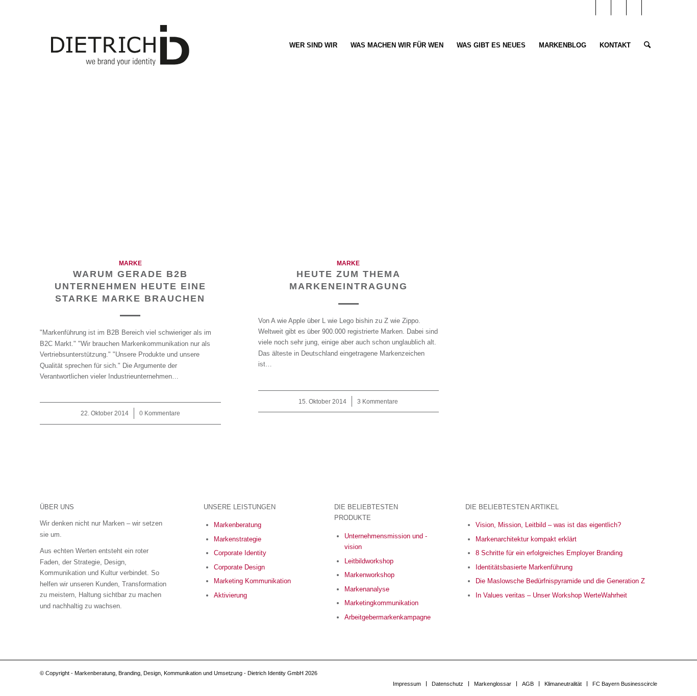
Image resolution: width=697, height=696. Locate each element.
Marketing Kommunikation (252, 581)
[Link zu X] (649, 7)
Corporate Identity (240, 553)
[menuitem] (313, 45)
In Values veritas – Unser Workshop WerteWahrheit (551, 595)
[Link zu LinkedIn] (603, 7)
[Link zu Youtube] (588, 7)
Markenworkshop (369, 575)
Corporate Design (239, 567)
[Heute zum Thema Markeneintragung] (348, 174)
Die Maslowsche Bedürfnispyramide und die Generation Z (560, 581)
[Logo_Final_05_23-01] (120, 45)
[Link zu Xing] (634, 7)
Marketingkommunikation (381, 603)
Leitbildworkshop (368, 561)
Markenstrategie (237, 539)
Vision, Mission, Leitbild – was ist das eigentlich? (548, 525)
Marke (130, 263)
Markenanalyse (366, 589)
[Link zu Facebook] (618, 7)
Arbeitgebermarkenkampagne (387, 617)
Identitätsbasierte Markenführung (524, 567)
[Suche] (647, 45)
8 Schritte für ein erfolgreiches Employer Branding (549, 553)
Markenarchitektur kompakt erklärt (526, 539)
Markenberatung (237, 525)
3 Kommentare (377, 401)
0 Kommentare (159, 413)
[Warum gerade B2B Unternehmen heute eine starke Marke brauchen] (130, 174)
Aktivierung (230, 595)
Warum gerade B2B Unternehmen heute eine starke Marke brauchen (130, 286)
